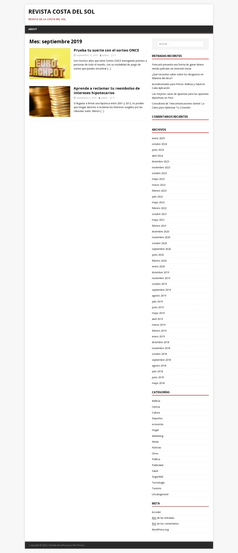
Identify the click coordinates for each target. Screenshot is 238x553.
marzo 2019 (159, 324)
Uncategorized (160, 494)
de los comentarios (165, 523)
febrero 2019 (159, 330)
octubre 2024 (159, 144)
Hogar (155, 430)
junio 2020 (158, 254)
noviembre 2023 (161, 167)
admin (105, 55)
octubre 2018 (159, 354)
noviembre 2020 (161, 237)
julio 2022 (157, 196)
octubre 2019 (159, 283)
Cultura (156, 412)
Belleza (156, 400)
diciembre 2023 (160, 161)
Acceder (156, 512)
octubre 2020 (159, 243)
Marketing (157, 436)
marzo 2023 (159, 184)
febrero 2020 (159, 260)
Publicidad (157, 465)
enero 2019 (158, 336)
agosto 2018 (159, 365)
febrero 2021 (159, 225)
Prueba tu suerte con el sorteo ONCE (106, 50)
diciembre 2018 (160, 342)
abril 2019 (157, 319)
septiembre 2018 (161, 359)
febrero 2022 (159, 208)
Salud (155, 471)
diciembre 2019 (160, 272)
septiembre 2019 (161, 289)
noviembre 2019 (161, 278)
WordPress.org (160, 529)
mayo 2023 (158, 179)
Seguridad (157, 476)
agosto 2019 (159, 295)
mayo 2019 (158, 313)
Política (156, 459)
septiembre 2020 (161, 249)
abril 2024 (157, 155)
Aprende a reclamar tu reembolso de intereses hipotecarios (107, 90)
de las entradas (163, 517)
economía (157, 424)
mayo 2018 (158, 383)
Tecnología (158, 482)
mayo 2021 (158, 219)
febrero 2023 (159, 190)
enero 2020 (158, 266)
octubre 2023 (159, 173)
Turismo (156, 488)
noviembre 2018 (161, 348)
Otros (155, 453)
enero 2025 (158, 138)
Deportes (157, 418)
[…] (109, 68)
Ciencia (156, 406)
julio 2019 (157, 301)
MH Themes (79, 545)
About (32, 29)
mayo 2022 (158, 202)
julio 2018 (157, 371)
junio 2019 (158, 307)
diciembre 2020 (160, 231)
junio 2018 (158, 377)
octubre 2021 (159, 214)
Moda (155, 441)
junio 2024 (158, 149)
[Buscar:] (180, 44)
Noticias (156, 447)
